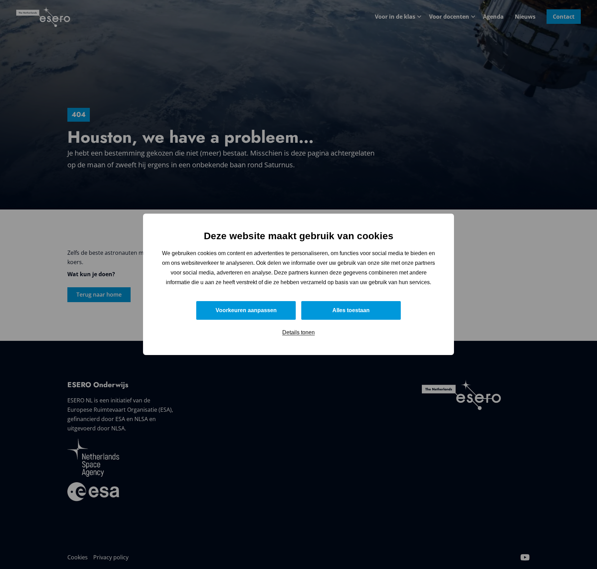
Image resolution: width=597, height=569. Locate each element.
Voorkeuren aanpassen (246, 311)
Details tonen (298, 333)
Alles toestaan (351, 311)
